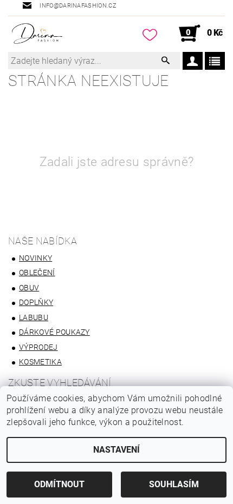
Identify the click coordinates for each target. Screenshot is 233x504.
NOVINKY (35, 258)
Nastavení (116, 450)
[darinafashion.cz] (37, 33)
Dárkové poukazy (54, 332)
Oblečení (37, 272)
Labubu (33, 317)
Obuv (29, 287)
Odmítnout (59, 484)
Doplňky (36, 302)
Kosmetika (40, 361)
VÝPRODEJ (38, 347)
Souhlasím (174, 484)
